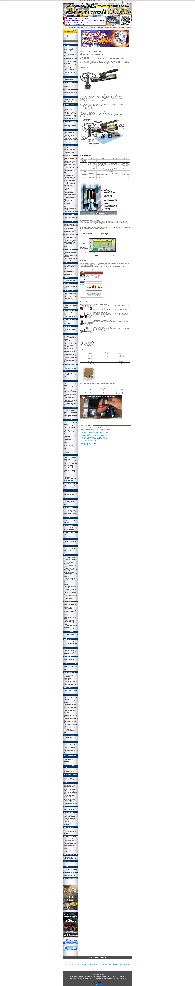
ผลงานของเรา (122, 27)
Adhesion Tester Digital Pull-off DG (88, 440)
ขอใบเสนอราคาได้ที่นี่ (124, 964)
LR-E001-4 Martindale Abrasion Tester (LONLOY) (91, 427)
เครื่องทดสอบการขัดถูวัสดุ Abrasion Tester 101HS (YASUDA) (94, 435)
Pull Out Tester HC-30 (85, 439)
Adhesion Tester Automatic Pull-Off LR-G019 (90, 442)
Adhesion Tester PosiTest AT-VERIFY (89, 443)
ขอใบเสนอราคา (108, 27)
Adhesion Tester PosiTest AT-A (87, 444)
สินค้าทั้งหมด (72, 27)
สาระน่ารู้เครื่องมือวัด (90, 27)
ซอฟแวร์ (115, 27)
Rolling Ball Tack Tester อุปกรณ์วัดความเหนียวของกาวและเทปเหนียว (96, 429)
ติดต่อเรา (115, 964)
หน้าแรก (65, 27)
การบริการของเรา (82, 964)
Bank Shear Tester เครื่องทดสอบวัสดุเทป (89, 430)
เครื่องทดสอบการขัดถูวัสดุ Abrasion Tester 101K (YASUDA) (93, 434)
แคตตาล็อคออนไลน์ (106, 964)
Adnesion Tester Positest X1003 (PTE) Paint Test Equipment (94, 438)
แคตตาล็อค (100, 27)
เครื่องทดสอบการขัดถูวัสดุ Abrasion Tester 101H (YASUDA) (93, 437)
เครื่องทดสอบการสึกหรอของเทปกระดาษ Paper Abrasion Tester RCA (95, 432)
